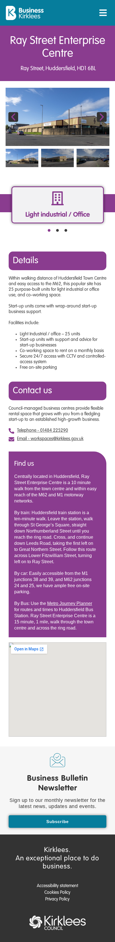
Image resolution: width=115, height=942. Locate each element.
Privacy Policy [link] (57, 899)
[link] (25, 13)
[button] (103, 13)
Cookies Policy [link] (57, 892)
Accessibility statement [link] (57, 886)
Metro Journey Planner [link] (69, 603)
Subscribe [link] (57, 821)
